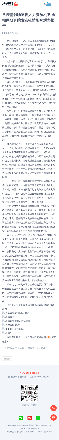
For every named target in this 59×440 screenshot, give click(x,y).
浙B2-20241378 (36, 431)
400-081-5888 (29, 372)
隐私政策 (48, 431)
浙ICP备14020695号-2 (29, 428)
